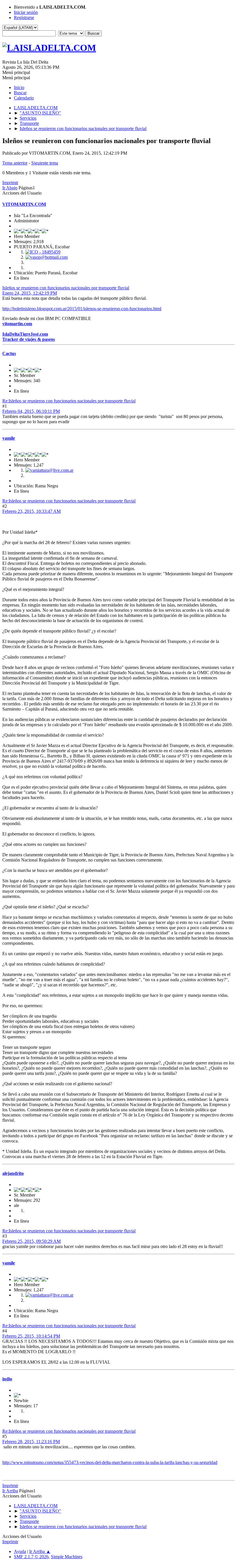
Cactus (9, 353)
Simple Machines (66, 1556)
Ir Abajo (9, 187)
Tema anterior (14, 162)
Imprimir (10, 182)
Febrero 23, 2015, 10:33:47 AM (31, 511)
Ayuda (20, 1551)
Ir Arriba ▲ (40, 1551)
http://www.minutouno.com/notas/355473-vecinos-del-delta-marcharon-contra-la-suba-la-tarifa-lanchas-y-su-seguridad (109, 1462)
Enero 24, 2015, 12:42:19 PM (29, 293)
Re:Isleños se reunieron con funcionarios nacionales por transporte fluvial (69, 400)
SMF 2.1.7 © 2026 (31, 1556)
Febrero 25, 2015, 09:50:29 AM (31, 1241)
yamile (8, 438)
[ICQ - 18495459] (42, 251)
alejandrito (13, 1173)
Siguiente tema (44, 162)
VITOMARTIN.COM (24, 204)
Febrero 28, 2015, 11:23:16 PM (31, 1441)
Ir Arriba (10, 1490)
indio (7, 1378)
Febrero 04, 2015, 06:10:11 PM (31, 411)
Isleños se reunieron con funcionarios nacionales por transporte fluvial (65, 287)
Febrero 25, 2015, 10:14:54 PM (31, 1336)
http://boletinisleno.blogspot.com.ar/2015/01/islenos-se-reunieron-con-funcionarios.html (81, 308)
